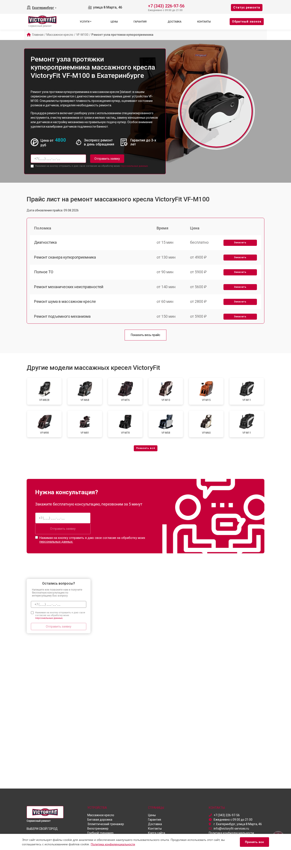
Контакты (204, 21)
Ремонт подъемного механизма (62, 316)
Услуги (84, 21)
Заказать (240, 242)
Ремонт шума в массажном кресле (65, 301)
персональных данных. (134, 166)
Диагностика (45, 242)
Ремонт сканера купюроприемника (65, 257)
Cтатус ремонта (246, 7)
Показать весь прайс (145, 335)
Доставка (175, 21)
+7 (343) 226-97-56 (166, 5)
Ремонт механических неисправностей (68, 287)
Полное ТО (43, 272)
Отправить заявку (107, 158)
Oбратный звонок (246, 21)
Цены (114, 21)
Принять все (254, 842)
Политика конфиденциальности (113, 844)
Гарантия (140, 21)
